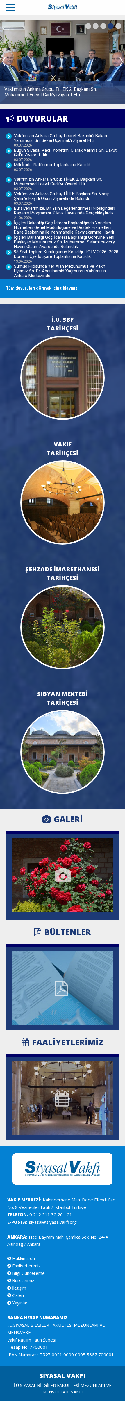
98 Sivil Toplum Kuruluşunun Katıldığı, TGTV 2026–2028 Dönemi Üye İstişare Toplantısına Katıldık (66, 256)
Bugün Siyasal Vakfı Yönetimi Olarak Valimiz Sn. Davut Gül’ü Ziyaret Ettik (65, 154)
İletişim (18, 1288)
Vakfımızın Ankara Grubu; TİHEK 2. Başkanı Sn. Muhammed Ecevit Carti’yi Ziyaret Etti (58, 183)
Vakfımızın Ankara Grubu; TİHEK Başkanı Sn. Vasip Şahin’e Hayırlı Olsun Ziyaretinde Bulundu (62, 198)
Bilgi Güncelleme (28, 1273)
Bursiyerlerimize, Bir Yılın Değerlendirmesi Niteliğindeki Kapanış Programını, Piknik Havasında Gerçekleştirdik (64, 212)
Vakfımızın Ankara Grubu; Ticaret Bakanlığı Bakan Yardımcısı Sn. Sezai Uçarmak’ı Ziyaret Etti (60, 140)
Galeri (17, 1295)
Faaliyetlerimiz (26, 1265)
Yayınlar (19, 1303)
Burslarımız (22, 1280)
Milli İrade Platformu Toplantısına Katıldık (52, 167)
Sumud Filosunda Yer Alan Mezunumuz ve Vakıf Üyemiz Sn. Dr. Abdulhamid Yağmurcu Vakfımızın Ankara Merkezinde (60, 270)
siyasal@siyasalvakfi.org (52, 1222)
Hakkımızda (23, 1258)
